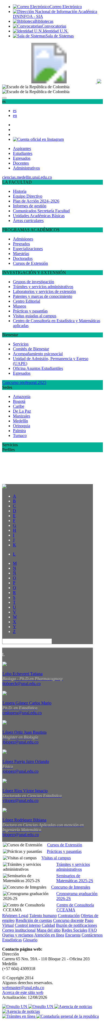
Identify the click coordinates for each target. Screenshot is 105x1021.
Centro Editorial (26, 301)
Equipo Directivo (27, 196)
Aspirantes (22, 148)
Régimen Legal (15, 915)
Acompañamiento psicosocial (38, 353)
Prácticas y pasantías (30, 311)
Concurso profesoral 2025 (24, 382)
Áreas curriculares (28, 220)
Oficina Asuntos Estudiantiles (38, 368)
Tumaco (20, 435)
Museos (19, 306)
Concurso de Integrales (70, 887)
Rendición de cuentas (34, 920)
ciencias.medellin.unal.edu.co (27, 177)
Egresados (21, 158)
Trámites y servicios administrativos (43, 286)
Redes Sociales (74, 930)
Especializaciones (28, 248)
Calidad (48, 925)
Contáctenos (92, 935)
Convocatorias (54, 26)
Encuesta (72, 935)
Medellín (20, 421)
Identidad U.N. (55, 31)
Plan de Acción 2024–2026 (36, 201)
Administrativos (26, 168)
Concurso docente (68, 920)
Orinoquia (21, 425)
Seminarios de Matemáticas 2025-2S (74, 878)
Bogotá (19, 401)
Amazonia (21, 396)
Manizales (21, 416)
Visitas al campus (56, 858)
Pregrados (21, 244)
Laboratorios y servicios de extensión (44, 291)
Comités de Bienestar (31, 349)
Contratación (69, 915)
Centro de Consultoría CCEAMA (75, 907)
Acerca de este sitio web (22, 992)
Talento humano (43, 915)
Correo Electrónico (66, 6)
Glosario (30, 940)
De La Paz (22, 411)
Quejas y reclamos (17, 935)
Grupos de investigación (33, 281)
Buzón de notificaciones (76, 925)
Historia (19, 191)
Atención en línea (49, 935)
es (14, 110)
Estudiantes (22, 153)
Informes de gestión (29, 206)
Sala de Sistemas (60, 36)
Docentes (21, 163)
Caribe (18, 406)
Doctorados (23, 258)
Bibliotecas (43, 21)
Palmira (19, 430)
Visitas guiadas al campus (34, 316)
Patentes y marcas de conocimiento (42, 296)
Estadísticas (12, 940)
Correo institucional (19, 930)
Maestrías (21, 253)
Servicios (21, 344)
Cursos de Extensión (30, 263)
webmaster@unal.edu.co (23, 987)
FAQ (92, 930)
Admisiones (23, 239)
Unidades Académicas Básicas (39, 215)
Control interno (28, 925)
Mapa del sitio (49, 930)
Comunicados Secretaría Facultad (41, 210)
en (15, 115)
